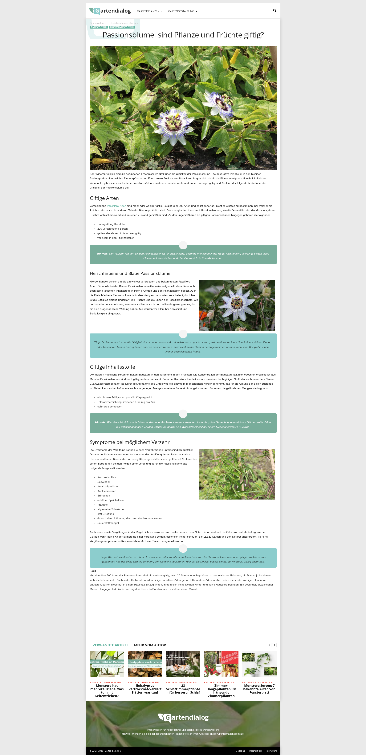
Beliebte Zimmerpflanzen (122, 27)
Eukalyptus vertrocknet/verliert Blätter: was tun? (145, 689)
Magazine (240, 750)
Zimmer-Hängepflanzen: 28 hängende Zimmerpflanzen (221, 690)
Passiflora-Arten (116, 205)
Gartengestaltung (181, 11)
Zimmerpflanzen (98, 23)
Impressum (271, 750)
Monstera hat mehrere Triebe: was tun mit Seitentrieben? (107, 690)
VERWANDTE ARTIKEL (110, 645)
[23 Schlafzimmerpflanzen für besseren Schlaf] (183, 665)
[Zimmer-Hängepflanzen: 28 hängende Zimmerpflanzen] (221, 665)
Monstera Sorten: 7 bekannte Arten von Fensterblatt (259, 689)
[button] (274, 11)
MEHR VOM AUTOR (150, 645)
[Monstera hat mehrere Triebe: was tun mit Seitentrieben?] (107, 665)
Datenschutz (255, 750)
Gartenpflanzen (148, 11)
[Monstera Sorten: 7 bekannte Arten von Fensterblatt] (259, 665)
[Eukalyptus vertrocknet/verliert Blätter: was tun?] (145, 665)
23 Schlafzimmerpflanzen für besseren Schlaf (183, 689)
